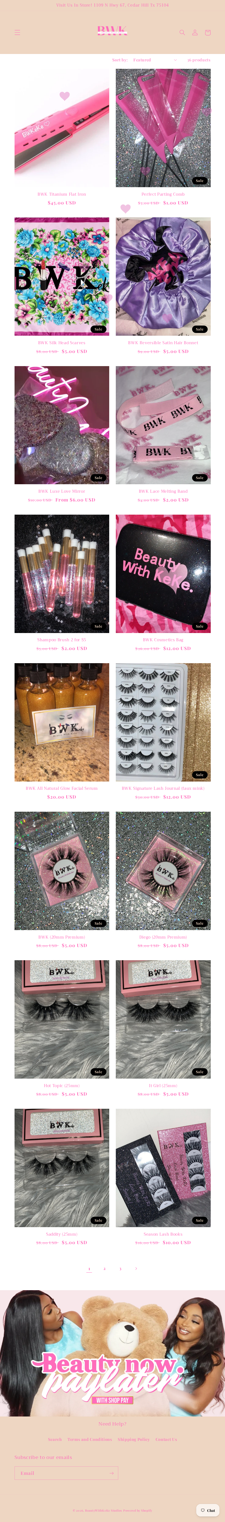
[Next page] (136, 1268)
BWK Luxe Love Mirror (61, 491)
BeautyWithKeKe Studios (103, 1510)
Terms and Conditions (90, 1439)
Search (55, 1439)
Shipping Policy (134, 1439)
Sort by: (120, 59)
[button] (17, 32)
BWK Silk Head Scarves (62, 343)
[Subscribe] (111, 1473)
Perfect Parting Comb (163, 194)
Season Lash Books (163, 1234)
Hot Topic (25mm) (62, 1086)
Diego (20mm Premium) (163, 937)
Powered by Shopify (137, 1510)
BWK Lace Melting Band (163, 491)
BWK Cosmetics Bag (163, 640)
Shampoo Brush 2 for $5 (61, 640)
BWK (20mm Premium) (61, 937)
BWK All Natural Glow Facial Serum (62, 788)
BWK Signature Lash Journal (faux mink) (163, 788)
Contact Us (166, 1439)
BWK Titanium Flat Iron (62, 194)
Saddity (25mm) (61, 1234)
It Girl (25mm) (163, 1086)
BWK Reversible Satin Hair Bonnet (163, 343)
